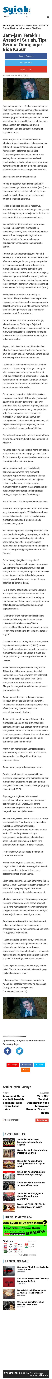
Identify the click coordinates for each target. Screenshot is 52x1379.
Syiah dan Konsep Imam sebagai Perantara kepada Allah (31, 1164)
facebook (42, 1120)
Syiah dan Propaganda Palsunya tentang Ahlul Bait (33, 1279)
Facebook (27, 1065)
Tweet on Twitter (26, 63)
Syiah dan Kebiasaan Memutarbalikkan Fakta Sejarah (29, 1142)
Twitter (40, 1065)
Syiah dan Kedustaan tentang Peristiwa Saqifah (32, 1151)
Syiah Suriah (11, 75)
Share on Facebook (26, 56)
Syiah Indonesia (12, 1373)
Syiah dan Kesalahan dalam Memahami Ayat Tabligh (31, 1173)
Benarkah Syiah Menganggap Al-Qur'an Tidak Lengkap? (31, 1291)
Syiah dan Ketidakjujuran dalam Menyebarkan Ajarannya (30, 1196)
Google (14, 1065)
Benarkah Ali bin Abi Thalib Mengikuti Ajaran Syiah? (31, 1205)
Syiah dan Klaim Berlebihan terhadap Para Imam (31, 1184)
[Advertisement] (26, 1339)
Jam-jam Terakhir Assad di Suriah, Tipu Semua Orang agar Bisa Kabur (25, 42)
